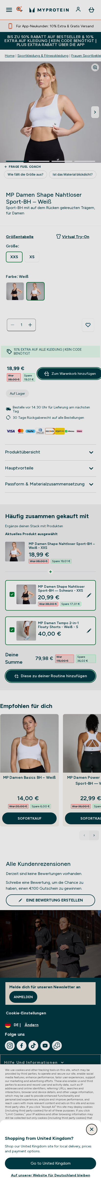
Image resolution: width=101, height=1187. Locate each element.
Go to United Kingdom (51, 1163)
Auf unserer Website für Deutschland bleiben (50, 1175)
